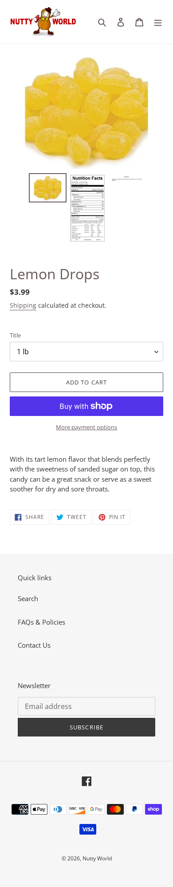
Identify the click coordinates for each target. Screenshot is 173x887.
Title (15, 335)
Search (28, 598)
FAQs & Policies (41, 622)
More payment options (86, 427)
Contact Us (34, 645)
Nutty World (97, 858)
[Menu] (158, 21)
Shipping (23, 305)
